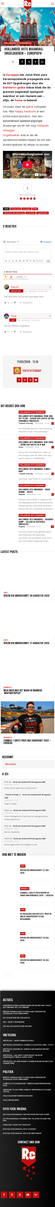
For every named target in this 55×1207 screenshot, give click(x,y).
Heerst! (8, 687)
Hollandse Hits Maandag (17, 43)
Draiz (14, 316)
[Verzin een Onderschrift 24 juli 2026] (10, 959)
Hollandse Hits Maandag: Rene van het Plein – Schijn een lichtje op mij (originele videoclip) (36, 418)
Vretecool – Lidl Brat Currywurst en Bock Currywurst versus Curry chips (22, 1056)
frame (19, 100)
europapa (27, 209)
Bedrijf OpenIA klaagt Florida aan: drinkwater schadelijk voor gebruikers (24, 1013)
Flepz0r (15, 287)
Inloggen (47, 242)
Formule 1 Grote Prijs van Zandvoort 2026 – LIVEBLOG (27, 742)
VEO (6, 593)
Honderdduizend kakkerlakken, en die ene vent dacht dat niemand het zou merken (27, 1006)
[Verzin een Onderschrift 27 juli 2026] (10, 869)
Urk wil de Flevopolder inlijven (17, 1026)
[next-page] (9, 975)
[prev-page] (4, 975)
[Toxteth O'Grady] (17, 370)
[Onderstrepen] (13, 261)
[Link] (34, 261)
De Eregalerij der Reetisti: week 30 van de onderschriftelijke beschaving (35, 916)
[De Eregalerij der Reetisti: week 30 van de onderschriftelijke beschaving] (10, 914)
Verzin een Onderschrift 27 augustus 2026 (26, 643)
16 (52, 527)
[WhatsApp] (42, 62)
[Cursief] (9, 261)
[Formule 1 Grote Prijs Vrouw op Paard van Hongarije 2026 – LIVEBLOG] (10, 892)
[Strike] (16, 261)
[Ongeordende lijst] (23, 261)
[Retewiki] (36, 1195)
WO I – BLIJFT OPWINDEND (13, 1022)
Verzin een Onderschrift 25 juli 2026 (34, 939)
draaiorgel (15, 209)
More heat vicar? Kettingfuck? (17, 1125)
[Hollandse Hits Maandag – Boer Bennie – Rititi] (9, 490)
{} (37, 261)
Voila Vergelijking (11, 1100)
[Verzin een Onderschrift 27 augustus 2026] (27, 620)
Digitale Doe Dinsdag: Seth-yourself (19, 1129)
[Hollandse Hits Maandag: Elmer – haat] (9, 469)
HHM (35, 209)
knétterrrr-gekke (14, 87)
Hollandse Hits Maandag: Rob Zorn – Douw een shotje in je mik (36, 443)
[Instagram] (24, 379)
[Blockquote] (27, 261)
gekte (29, 106)
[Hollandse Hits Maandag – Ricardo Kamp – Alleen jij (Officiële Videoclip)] (9, 520)
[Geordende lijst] (20, 261)
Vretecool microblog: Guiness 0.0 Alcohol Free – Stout (28, 1045)
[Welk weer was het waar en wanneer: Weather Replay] (27, 667)
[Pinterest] (35, 62)
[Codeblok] (30, 261)
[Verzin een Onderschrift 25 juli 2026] (10, 937)
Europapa (12, 74)
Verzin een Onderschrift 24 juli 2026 (34, 961)
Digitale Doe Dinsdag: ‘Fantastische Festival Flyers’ (26, 1114)
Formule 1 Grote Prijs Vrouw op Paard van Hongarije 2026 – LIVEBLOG (36, 894)
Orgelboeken (11, 135)
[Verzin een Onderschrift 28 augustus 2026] (27, 572)
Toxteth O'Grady (31, 371)
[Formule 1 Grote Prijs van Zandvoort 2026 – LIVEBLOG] (27, 717)
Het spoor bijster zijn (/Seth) (16, 1018)
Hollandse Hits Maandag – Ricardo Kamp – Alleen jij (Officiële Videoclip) (36, 522)
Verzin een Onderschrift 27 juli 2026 (34, 871)
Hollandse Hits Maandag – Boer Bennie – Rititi (34, 490)
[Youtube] (35, 379)
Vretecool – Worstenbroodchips (18, 1041)
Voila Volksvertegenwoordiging (18, 1096)
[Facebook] (22, 62)
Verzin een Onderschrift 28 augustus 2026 (26, 595)
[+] (41, 261)
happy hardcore (25, 111)
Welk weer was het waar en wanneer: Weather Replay (23, 692)
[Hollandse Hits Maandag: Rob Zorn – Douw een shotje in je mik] (9, 443)
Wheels (8, 737)
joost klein (30, 213)
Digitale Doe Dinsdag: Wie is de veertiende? (22, 1133)
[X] (29, 62)
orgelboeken (42, 213)
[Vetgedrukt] (5, 261)
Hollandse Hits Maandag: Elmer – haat (35, 470)
